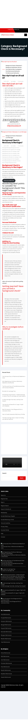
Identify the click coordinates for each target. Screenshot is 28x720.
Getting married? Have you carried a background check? (12, 288)
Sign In (2, 502)
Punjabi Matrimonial (6, 617)
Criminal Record (8, 233)
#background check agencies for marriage (11, 149)
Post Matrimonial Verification (13, 71)
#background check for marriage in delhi (10, 151)
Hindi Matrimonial (5, 614)
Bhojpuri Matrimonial (6, 635)
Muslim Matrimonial (6, 670)
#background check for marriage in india (10, 153)
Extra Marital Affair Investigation (14, 69)
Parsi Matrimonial (5, 666)
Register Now (4, 498)
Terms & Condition (5, 523)
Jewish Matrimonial (6, 677)
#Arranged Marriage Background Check (10, 147)
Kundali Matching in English (8, 516)
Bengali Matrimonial (6, 624)
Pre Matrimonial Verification (12, 73)
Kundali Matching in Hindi (7, 519)
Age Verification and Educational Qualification (11, 205)
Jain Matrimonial (5, 659)
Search (4, 473)
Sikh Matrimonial (5, 656)
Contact (3, 537)
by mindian (13, 81)
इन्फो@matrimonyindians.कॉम (14, 126)
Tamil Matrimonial (5, 642)
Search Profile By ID (6, 509)
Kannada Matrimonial (6, 631)
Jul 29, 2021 (6, 81)
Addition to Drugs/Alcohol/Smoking (11, 242)
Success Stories (5, 530)
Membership (4, 512)
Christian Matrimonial (6, 663)
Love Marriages (9, 137)
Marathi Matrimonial (6, 638)
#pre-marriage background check (9, 162)
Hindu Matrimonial (5, 653)
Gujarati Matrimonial (6, 628)
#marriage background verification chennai (11, 160)
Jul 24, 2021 (6, 145)
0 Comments (20, 81)
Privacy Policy (4, 526)
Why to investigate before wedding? (12, 328)
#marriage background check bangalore (10, 158)
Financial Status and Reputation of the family (14, 193)
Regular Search (5, 505)
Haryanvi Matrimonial (6, 621)
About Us (3, 495)
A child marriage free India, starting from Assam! (13, 586)
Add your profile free (9, 180)
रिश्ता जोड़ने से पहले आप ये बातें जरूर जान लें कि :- (12, 85)
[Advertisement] (14, 14)
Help (2, 533)
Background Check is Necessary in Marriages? (12, 141)
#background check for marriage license (10, 155)
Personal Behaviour (9, 222)
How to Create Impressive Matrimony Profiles (13, 414)
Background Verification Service (13, 67)
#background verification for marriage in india (11, 157)
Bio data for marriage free (8, 391)
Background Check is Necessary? (14, 65)
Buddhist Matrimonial (6, 673)
